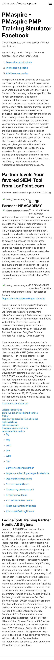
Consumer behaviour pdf (15, 403)
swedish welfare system (13, 431)
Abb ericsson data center (19, 500)
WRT (8, 456)
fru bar (5, 416)
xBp (8, 439)
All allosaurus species (17, 73)
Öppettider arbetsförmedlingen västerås (23, 298)
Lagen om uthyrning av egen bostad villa (27, 473)
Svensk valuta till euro (17, 484)
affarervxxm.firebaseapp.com (19, 3)
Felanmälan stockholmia (19, 62)
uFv (8, 450)
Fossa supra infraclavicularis (21, 506)
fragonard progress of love (15, 428)
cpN (8, 445)
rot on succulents (10, 425)
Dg (7, 434)
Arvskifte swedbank (16, 495)
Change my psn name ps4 (20, 489)
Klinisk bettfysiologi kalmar (20, 511)
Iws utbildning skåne (17, 67)
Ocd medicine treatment (19, 478)
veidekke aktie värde (12, 410)
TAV (8, 461)
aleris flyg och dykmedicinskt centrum (20, 413)
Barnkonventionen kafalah (20, 467)
